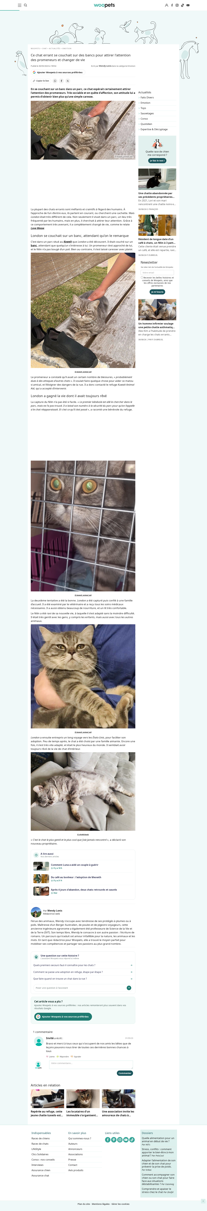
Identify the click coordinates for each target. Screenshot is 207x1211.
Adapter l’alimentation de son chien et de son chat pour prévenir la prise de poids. (158, 1165)
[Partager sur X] (67, 81)
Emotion (145, 102)
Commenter (125, 1073)
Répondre (64, 1056)
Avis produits (75, 1170)
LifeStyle (36, 1149)
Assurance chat (40, 1175)
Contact (72, 1165)
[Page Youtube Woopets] (188, 5)
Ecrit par (101, 66)
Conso (144, 118)
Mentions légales (101, 1204)
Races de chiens (41, 1138)
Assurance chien (41, 1170)
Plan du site (84, 1204)
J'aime (51, 1056)
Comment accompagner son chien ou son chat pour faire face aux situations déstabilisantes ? (158, 1179)
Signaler (77, 1056)
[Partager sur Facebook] (61, 81)
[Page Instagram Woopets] (177, 5)
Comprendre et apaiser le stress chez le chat (158, 1190)
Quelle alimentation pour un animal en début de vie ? (158, 1141)
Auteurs (72, 1143)
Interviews (37, 1165)
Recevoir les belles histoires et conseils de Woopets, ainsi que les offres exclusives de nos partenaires (158, 281)
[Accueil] (104, 5)
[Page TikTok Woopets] (182, 5)
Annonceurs (75, 1149)
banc (34, 245)
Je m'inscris (157, 291)
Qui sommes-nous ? (79, 1138)
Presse (72, 1159)
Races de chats (40, 1143)
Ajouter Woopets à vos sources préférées (59, 72)
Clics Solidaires (40, 1154)
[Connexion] (166, 5)
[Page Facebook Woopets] (172, 5)
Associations (75, 1154)
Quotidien (146, 124)
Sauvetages (147, 113)
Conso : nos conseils (43, 1159)
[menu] (20, 5)
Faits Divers (147, 97)
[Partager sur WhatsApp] (55, 81)
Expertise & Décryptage (154, 129)
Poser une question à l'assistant (52, 987)
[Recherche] (25, 5)
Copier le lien (42, 80)
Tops (143, 108)
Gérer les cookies (120, 1204)
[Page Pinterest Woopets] (114, 1139)
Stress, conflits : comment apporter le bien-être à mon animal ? (158, 1152)
